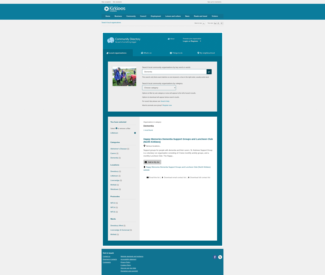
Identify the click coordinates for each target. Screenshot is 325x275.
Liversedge (114, 180)
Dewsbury (114, 171)
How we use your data (128, 268)
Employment (156, 16)
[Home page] (114, 9)
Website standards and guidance (132, 256)
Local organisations (117, 53)
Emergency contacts (110, 259)
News (187, 16)
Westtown (114, 189)
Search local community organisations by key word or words (166, 67)
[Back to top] (203, 23)
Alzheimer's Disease (118, 149)
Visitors (215, 16)
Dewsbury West (116, 225)
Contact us (106, 256)
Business (118, 16)
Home (107, 16)
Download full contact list (200, 177)
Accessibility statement (128, 259)
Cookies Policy (126, 265)
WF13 (112, 203)
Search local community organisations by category (162, 83)
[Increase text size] (222, 23)
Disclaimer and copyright (129, 271)
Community (131, 16)
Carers (113, 153)
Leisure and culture (173, 16)
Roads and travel (200, 16)
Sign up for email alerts (214, 2)
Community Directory (124, 40)
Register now (167, 105)
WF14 (112, 207)
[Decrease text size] (218, 23)
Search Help (165, 101)
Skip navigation (106, 2)
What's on (148, 53)
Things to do (177, 53)
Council (143, 16)
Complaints (107, 262)
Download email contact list (175, 177)
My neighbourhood (207, 53)
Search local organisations (111, 22)
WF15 (112, 212)
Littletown (114, 133)
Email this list (154, 177)
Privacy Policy (125, 262)
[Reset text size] (215, 23)
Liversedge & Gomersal (119, 230)
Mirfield (113, 185)
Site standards (117, 2)
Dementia (114, 158)
